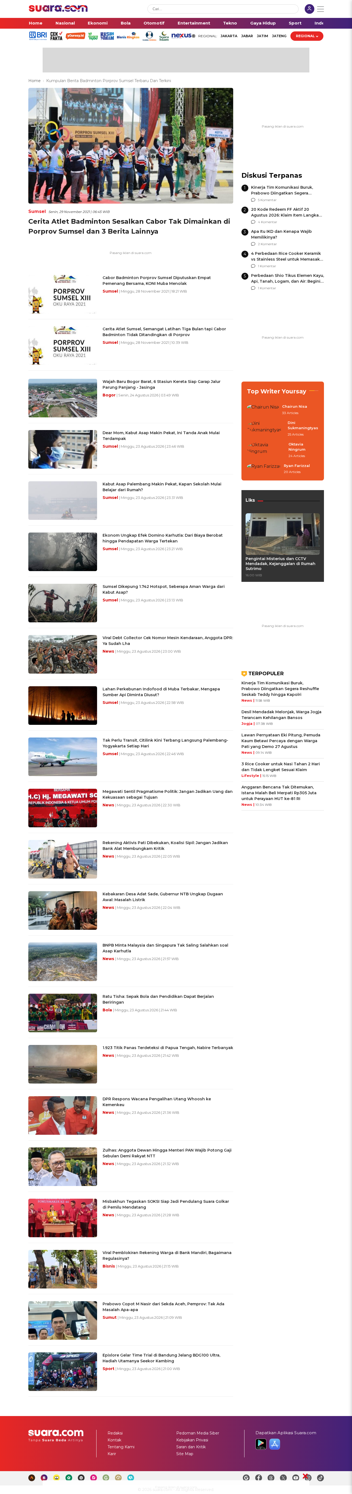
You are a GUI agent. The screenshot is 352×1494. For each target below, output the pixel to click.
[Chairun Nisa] (263, 410)
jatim (262, 36)
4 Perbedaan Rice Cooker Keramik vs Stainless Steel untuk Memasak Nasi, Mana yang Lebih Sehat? (286, 259)
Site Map (184, 1453)
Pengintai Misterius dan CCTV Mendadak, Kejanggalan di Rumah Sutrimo (280, 563)
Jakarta (229, 36)
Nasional (65, 23)
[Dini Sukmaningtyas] (265, 428)
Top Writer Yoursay (276, 391)
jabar (247, 36)
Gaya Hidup (263, 23)
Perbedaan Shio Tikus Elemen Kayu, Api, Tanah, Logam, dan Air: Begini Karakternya (287, 281)
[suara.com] (58, 10)
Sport (295, 23)
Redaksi (115, 1433)
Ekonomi (98, 23)
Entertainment (194, 23)
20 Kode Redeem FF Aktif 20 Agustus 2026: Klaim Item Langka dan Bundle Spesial (285, 215)
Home (35, 23)
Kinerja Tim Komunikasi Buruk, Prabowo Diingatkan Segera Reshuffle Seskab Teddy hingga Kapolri (280, 688)
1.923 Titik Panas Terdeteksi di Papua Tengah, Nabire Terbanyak (168, 1047)
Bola (126, 23)
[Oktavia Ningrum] (266, 450)
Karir (112, 1453)
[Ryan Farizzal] (263, 469)
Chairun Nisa (294, 406)
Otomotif (154, 23)
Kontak (114, 1440)
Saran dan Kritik (191, 1446)
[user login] (309, 9)
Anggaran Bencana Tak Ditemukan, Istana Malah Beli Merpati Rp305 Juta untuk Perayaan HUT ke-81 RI (279, 793)
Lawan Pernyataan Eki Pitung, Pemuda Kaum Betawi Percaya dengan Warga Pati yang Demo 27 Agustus (280, 741)
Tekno (230, 23)
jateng (279, 36)
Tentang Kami (121, 1446)
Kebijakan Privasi (192, 1440)
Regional (305, 36)
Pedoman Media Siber (197, 1433)
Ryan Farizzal (297, 465)
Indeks (322, 23)
